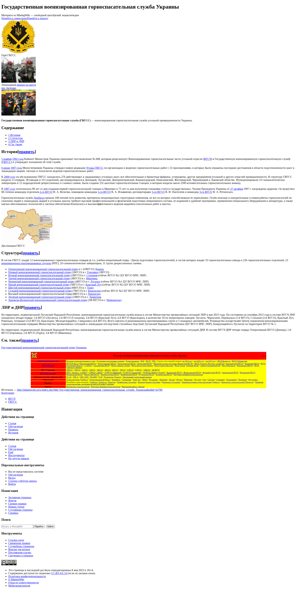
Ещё (10, 452)
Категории (7, 392)
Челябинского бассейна (126, 382)
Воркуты (111, 382)
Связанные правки (19, 543)
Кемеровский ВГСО (88, 364)
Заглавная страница (19, 497)
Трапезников (231, 380)
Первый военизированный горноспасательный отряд (39, 272)
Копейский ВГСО (252, 364)
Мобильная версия (19, 585)
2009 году (9, 176)
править (27, 151)
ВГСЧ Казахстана (48, 373)
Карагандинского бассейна (149, 382)
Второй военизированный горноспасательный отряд (39, 275)
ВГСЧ (207, 158)
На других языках (18, 458)
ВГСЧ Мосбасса (228, 366)
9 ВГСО (138, 370)
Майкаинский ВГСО (129, 374)
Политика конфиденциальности (27, 576)
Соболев (211, 380)
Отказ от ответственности (23, 582)
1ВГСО (77, 370)
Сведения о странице (20, 555)
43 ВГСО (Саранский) (132, 373)
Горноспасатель (132, 361)
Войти (12, 484)
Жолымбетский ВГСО (211, 373)
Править (13, 429)
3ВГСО (92, 370)
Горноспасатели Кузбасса (100, 380)
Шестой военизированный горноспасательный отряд (39, 287)
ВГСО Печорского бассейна (165, 364)
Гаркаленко (126, 380)
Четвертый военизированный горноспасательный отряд (41, 281)
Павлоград (94, 293)
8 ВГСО (130, 370)
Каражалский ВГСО (74, 374)
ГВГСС (6, 162)
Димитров (95, 297)
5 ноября (6, 158)
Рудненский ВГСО (146, 374)
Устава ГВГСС (94, 167)
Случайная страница (20, 509)
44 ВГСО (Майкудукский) (153, 373)
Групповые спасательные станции (110, 361)
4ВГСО (100, 370)
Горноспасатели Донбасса (77, 380)
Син (204, 380)
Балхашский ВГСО (174, 373)
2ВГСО (85, 370)
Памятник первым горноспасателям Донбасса (201, 382)
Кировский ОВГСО (245, 366)
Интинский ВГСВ (185, 364)
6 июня (5, 167)
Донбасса (39, 197)
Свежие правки (17, 503)
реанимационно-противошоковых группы (26, 263)
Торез (90, 287)
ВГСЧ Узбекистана (239, 361)
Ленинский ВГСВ (144, 364)
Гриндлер (137, 380)
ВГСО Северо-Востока (164, 366)
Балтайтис (116, 380)
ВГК (142, 361)
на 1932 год (187, 361)
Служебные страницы (21, 546)
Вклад (11, 477)
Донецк (99, 269)
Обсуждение (15, 426)
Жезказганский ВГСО (192, 373)
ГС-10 (68, 377)
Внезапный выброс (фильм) (133, 387)
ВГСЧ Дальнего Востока (205, 364)
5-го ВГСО (158, 191)
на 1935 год (199, 361)
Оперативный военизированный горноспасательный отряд (43, 269)
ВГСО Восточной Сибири (142, 366)
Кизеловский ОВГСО (234, 364)
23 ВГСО (220, 364)
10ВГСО (146, 370)
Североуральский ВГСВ (210, 366)
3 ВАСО (99, 373)
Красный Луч (94, 284)
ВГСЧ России (48, 366)
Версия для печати (19, 549)
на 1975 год (211, 361)
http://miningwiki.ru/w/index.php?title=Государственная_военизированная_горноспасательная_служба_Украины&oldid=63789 (89, 389)
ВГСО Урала (180, 366)
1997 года (16, 167)
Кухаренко (153, 380)
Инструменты (16, 455)
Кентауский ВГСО (91, 374)
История (13, 432)
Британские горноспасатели (77, 387)
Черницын (242, 380)
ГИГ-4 (75, 377)
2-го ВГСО (46, 191)
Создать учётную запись (22, 480)
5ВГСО (107, 370)
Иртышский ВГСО (247, 373)
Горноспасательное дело (48, 361)
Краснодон (94, 290)
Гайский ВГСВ (193, 366)
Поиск (6, 519)
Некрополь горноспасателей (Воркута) (237, 382)
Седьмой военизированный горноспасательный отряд (40, 290)
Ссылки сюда (16, 540)
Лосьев (172, 380)
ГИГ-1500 (84, 377)
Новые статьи (16, 506)
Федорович (253, 380)
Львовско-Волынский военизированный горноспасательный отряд (47, 300)
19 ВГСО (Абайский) (113, 373)
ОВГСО (69, 370)
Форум (12, 500)
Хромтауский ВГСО (164, 374)
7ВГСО (122, 370)
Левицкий (163, 380)
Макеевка (91, 278)
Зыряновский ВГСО (230, 373)
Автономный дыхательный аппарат (137, 377)
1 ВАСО (84, 373)
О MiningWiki (16, 579)
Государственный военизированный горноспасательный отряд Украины (44, 347)
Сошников (220, 380)
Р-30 (100, 377)
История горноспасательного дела (80, 361)
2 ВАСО (92, 373)
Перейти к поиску (37, 18)
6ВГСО (115, 370)
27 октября (236, 188)
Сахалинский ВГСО (101, 366)
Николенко (188, 380)
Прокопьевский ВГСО (126, 364)
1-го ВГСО (104, 191)
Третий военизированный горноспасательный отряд (39, 278)
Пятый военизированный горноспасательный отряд (38, 284)
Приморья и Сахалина (171, 382)
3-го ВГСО (205, 191)
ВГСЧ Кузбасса (72, 364)
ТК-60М (93, 377)
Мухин (179, 380)
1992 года (18, 158)
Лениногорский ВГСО (110, 374)
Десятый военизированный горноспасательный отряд (40, 297)
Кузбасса (102, 382)
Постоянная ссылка (19, 552)
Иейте (144, 380)
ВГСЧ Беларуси (223, 361)
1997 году (9, 188)
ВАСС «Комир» (72, 373)
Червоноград (114, 300)
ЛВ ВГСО (156, 370)
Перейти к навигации (14, 18)
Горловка (92, 272)
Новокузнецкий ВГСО (107, 364)
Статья (12, 423)
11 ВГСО (88, 366)
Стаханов (92, 275)
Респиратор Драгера (112, 377)
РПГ (154, 361)
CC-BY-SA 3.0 (59, 573)
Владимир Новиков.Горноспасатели (188, 374)
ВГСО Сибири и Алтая (120, 366)
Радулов (197, 380)
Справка (13, 512)
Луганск (95, 281)
